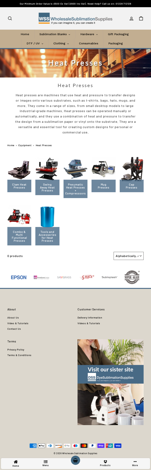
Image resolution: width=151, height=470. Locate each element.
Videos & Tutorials (89, 323)
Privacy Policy (15, 349)
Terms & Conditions (19, 355)
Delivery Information (90, 317)
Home (10, 145)
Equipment (24, 145)
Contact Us (14, 328)
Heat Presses (44, 145)
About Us (13, 317)
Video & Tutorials (18, 323)
